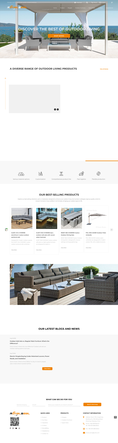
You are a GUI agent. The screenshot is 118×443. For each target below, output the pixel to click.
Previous (55, 109)
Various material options (21, 179)
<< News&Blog (45, 428)
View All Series (104, 69)
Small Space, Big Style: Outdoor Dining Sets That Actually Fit (31, 356)
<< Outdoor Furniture (66, 420)
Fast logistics (81, 179)
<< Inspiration (44, 422)
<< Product (44, 417)
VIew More (47, 368)
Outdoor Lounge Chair (88, 105)
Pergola (70, 8)
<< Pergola (63, 417)
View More (14, 249)
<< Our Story (44, 420)
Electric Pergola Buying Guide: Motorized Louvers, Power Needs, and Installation (29, 342)
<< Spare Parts (64, 422)
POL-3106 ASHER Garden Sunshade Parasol (94, 234)
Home (55, 8)
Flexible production (98, 179)
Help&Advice (109, 8)
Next (58, 109)
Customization (41, 179)
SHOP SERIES (59, 36)
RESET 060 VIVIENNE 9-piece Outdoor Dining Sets (45, 234)
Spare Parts (92, 8)
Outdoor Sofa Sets (57, 105)
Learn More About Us (72, 157)
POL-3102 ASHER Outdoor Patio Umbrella (71, 234)
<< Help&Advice (45, 431)
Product (62, 8)
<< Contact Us (44, 433)
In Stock (100, 8)
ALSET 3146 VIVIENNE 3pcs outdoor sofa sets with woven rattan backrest (20, 235)
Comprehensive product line (61, 179)
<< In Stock (44, 425)
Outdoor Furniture (80, 8)
